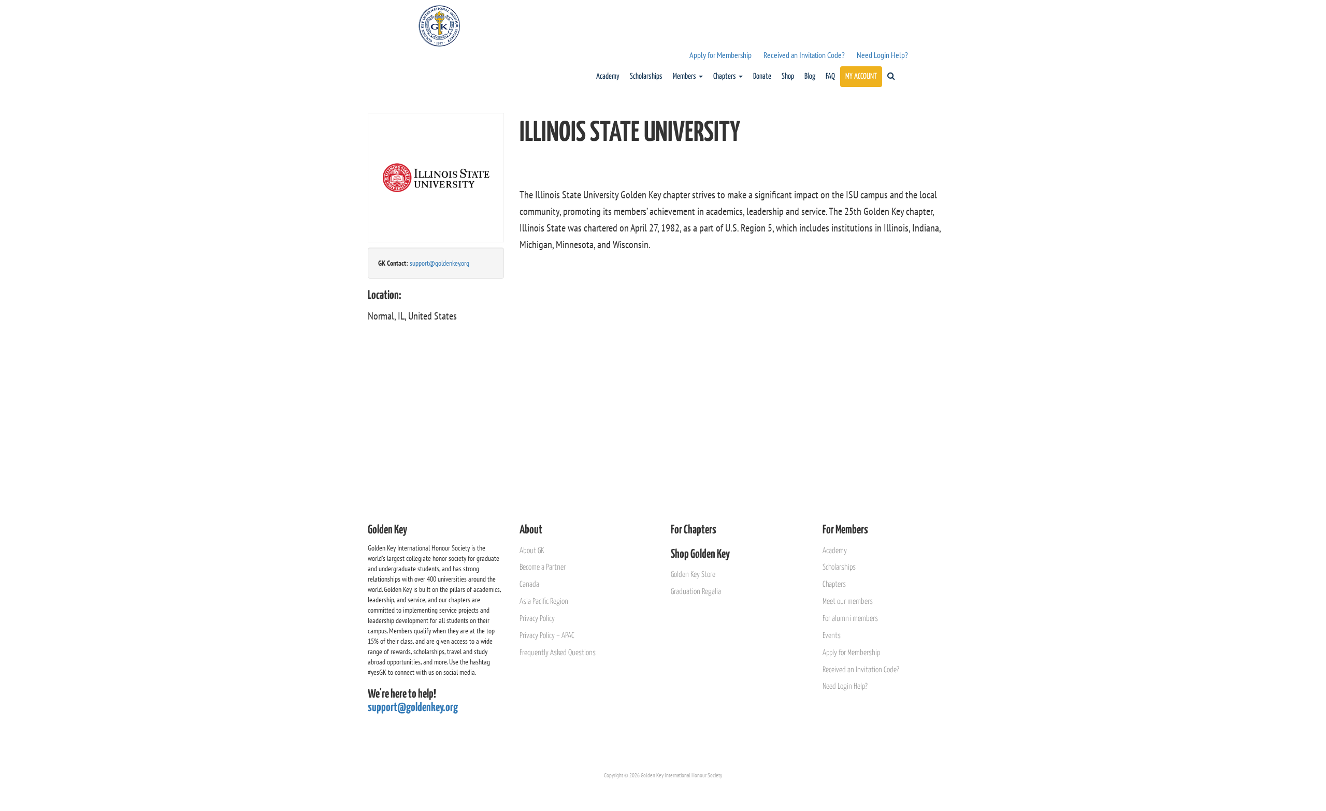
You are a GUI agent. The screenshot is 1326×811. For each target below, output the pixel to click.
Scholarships (646, 76)
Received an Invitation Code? (804, 55)
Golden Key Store (693, 574)
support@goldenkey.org (439, 263)
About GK (532, 551)
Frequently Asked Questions (558, 653)
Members (685, 76)
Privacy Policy (537, 618)
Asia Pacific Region (544, 601)
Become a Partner (543, 567)
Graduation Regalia (696, 592)
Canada (529, 584)
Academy (607, 76)
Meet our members (848, 601)
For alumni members (850, 618)
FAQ (830, 76)
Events (832, 636)
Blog (809, 76)
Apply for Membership (720, 55)
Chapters (725, 76)
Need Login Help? (882, 55)
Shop (788, 76)
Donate (762, 76)
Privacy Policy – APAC (547, 636)
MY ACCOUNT (861, 76)
